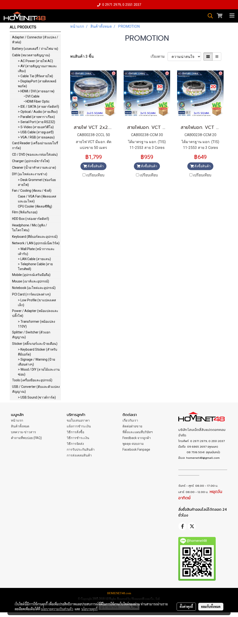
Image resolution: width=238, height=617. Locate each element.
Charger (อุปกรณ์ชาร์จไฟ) (31, 161)
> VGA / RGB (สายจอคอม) (36, 137)
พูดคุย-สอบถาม (133, 444)
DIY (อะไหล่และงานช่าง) (29, 174)
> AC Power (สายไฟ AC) (35, 61)
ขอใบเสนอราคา (78, 420)
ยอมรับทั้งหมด (211, 606)
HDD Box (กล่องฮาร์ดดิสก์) (30, 219)
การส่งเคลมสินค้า (79, 455)
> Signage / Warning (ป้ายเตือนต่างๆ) (36, 362)
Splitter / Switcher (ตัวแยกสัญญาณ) (31, 334)
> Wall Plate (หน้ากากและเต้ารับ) (36, 251)
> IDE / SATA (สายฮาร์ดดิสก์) (38, 106)
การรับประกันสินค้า (81, 449)
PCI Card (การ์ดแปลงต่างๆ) (31, 294)
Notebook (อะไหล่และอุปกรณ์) (34, 288)
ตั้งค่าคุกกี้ (186, 606)
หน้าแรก (17, 420)
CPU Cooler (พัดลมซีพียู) (35, 206)
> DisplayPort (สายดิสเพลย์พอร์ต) (37, 83)
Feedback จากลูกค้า (136, 438)
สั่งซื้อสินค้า (95, 166)
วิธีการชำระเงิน (78, 438)
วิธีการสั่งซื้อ (75, 432)
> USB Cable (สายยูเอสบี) (36, 132)
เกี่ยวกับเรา (130, 420)
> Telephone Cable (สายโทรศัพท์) (35, 266)
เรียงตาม (159, 56)
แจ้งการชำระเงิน (79, 426)
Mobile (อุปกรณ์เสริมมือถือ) (31, 275)
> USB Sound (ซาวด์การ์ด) (37, 397)
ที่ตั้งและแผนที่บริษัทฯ (137, 432)
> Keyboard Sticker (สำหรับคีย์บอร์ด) (37, 352)
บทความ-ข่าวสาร (23, 432)
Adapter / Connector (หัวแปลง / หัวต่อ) (35, 39)
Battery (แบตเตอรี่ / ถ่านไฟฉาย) (35, 48)
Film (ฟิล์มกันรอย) (24, 212)
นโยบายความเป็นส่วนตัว (57, 609)
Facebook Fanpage (136, 449)
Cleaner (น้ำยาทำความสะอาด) (34, 167)
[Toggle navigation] (232, 16)
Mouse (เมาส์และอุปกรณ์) (30, 281)
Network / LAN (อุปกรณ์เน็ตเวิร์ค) (36, 243)
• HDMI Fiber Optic (37, 101)
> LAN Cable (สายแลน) (34, 259)
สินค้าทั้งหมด (20, 426)
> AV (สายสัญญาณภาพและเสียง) (37, 68)
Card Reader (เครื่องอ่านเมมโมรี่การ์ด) (35, 145)
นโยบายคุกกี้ (89, 609)
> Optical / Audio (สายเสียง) (38, 112)
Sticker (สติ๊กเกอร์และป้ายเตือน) (34, 343)
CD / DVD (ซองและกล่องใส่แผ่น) (35, 154)
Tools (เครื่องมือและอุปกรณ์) (32, 380)
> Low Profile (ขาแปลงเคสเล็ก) (37, 302)
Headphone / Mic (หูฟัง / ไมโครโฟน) (29, 227)
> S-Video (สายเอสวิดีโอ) (36, 127)
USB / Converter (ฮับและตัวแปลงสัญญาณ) (36, 389)
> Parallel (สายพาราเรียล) (36, 117)
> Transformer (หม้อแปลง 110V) (36, 324)
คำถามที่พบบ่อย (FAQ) (26, 438)
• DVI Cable (32, 96)
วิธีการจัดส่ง (75, 444)
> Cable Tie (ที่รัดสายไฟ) (35, 76)
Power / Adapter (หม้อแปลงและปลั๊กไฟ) (35, 313)
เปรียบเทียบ (95, 175)
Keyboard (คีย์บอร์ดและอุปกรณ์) (35, 236)
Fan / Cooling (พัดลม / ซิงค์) (31, 190)
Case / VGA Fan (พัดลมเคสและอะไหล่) (37, 198)
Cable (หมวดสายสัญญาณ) (31, 55)
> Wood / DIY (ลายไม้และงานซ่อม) (39, 372)
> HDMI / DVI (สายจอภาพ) (36, 91)
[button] (208, 15)
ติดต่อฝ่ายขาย (132, 426)
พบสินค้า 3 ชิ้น (82, 56)
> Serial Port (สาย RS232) (36, 122)
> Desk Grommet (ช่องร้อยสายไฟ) (37, 182)
